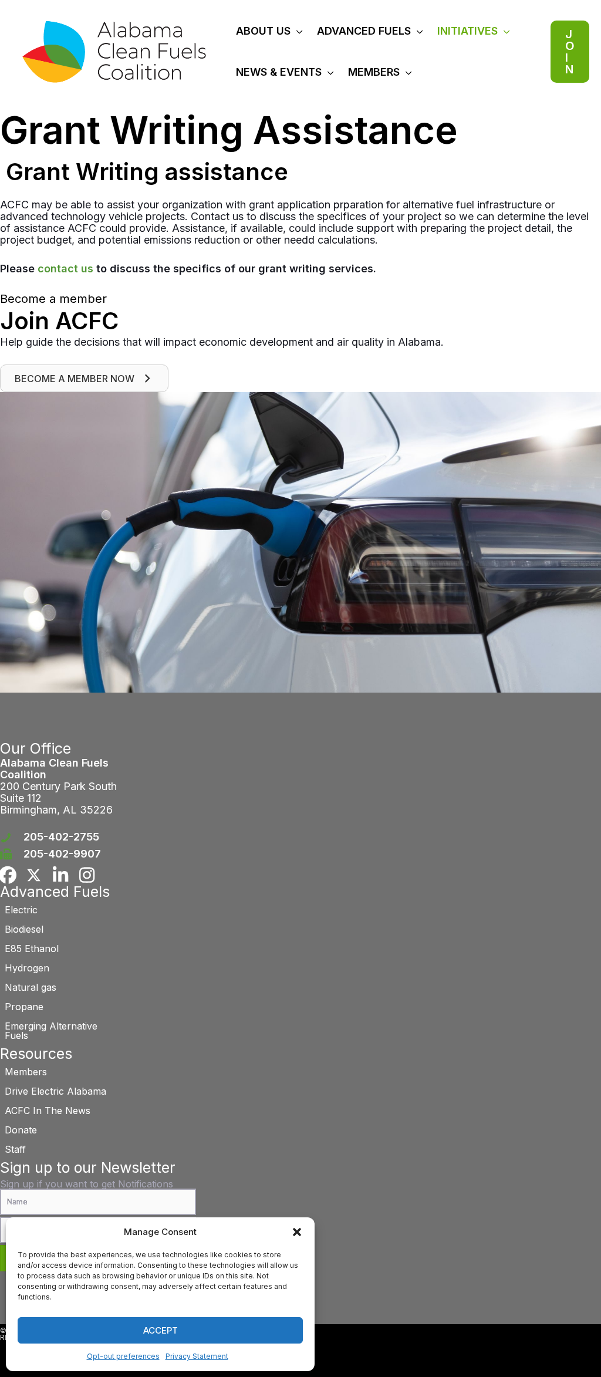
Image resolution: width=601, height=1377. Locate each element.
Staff (15, 1149)
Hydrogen (27, 968)
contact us (65, 268)
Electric (21, 910)
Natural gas (30, 987)
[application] (297, 31)
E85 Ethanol (32, 948)
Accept (160, 1330)
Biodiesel (24, 929)
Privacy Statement (197, 1356)
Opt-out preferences (123, 1356)
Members (26, 1072)
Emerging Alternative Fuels (51, 1030)
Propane (24, 1007)
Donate (21, 1130)
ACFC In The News (47, 1110)
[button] (297, 1232)
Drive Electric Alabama (55, 1091)
